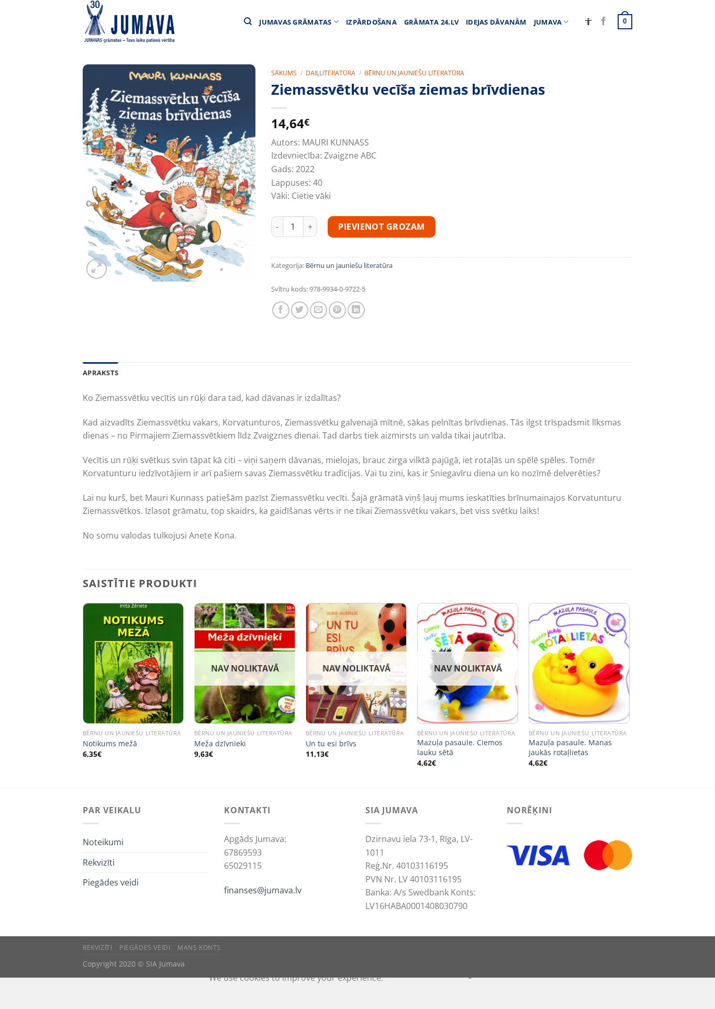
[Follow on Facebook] (603, 21)
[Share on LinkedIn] (356, 310)
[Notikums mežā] (133, 663)
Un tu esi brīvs (331, 743)
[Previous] (83, 694)
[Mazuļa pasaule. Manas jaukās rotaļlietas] (579, 663)
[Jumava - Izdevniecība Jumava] (129, 22)
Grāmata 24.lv (431, 22)
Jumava (548, 22)
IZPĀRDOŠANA (371, 22)
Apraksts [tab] (100, 372)
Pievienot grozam (381, 226)
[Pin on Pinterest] (337, 310)
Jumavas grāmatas (295, 22)
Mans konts (199, 947)
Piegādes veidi (111, 882)
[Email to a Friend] (318, 310)
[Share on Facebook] (280, 310)
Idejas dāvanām (496, 22)
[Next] (629, 694)
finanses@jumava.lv (262, 890)
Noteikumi (103, 842)
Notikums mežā (110, 743)
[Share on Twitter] (299, 310)
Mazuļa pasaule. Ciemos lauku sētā (459, 747)
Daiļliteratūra (330, 73)
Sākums (284, 73)
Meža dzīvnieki (220, 743)
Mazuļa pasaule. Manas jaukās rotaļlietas (570, 747)
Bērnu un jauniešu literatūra (414, 73)
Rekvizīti (99, 862)
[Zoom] (96, 269)
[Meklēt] (248, 21)
